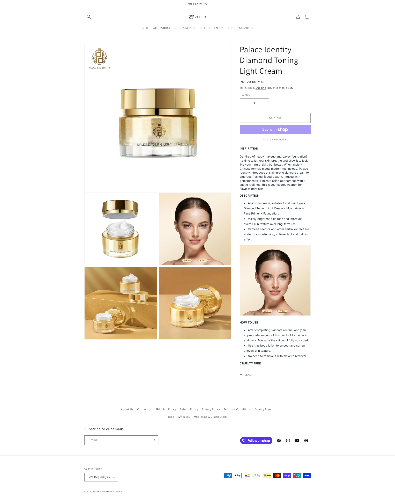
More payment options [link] (275, 139)
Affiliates (184, 417)
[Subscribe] (153, 440)
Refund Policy (189, 409)
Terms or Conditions (237, 409)
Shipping (261, 87)
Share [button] (248, 375)
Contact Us (144, 409)
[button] (88, 16)
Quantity (245, 95)
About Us (127, 409)
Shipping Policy (166, 409)
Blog (171, 417)
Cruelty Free (262, 409)
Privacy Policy (211, 409)
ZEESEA (97, 491)
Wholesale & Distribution (210, 417)
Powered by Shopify (112, 491)
